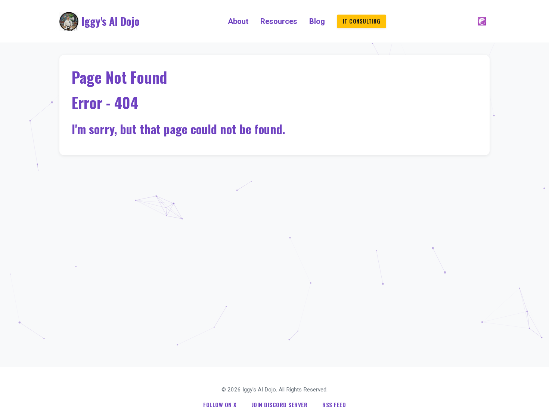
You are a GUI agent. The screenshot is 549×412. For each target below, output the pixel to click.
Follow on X (220, 404)
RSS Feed (334, 404)
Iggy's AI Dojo (110, 21)
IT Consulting (362, 21)
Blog (317, 21)
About (238, 21)
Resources (278, 21)
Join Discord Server (280, 404)
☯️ (482, 21)
